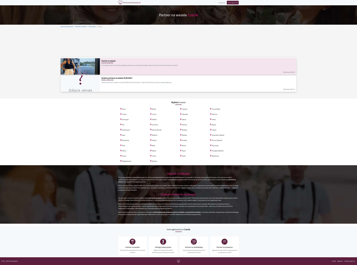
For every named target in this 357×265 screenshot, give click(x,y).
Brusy (124, 109)
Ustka (184, 156)
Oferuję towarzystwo (163, 247)
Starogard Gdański (217, 151)
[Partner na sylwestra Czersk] (224, 242)
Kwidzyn (184, 130)
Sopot (184, 151)
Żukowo (154, 161)
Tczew (154, 156)
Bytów (154, 109)
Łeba (123, 135)
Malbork (154, 135)
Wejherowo (215, 156)
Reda (153, 145)
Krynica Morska (157, 130)
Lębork (214, 130)
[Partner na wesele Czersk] (132, 242)
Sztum (124, 156)
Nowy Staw (125, 140)
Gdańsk (154, 119)
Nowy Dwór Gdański (218, 135)
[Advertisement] (116, 42)
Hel (123, 125)
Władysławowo (126, 161)
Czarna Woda (216, 109)
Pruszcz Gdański (217, 140)
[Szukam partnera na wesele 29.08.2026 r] (80, 83)
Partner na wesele (108, 61)
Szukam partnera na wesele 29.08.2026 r (117, 78)
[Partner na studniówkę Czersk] (194, 242)
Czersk (154, 114)
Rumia (184, 145)
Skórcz (124, 151)
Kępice (214, 125)
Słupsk (154, 151)
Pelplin (154, 140)
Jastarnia (155, 125)
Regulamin (340, 261)
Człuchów (185, 114)
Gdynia (184, 119)
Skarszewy (215, 145)
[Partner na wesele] (129, 3)
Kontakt (334, 261)
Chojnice (184, 109)
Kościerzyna (126, 130)
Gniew (214, 119)
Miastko (184, 135)
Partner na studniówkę (194, 247)
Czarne (124, 114)
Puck (123, 145)
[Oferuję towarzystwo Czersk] (163, 242)
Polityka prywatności (349, 261)
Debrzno (214, 114)
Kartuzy (184, 125)
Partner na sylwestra (225, 247)
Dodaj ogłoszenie (232, 3)
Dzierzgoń (125, 119)
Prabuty (184, 140)
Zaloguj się (221, 3)
